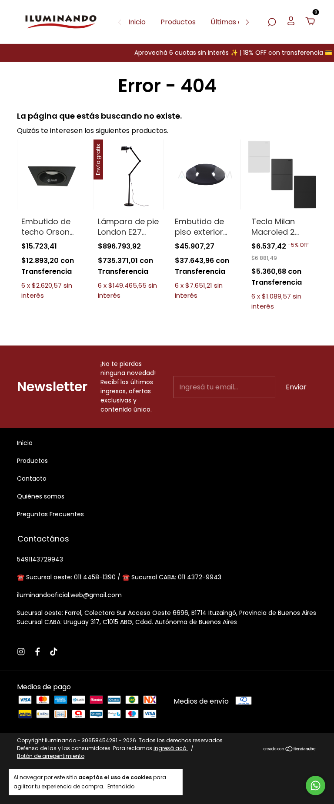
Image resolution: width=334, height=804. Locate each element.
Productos (178, 22)
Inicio (137, 22)
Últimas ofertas (236, 22)
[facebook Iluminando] (37, 651)
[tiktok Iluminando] (54, 651)
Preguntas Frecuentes (50, 514)
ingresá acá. (171, 748)
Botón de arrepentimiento (50, 756)
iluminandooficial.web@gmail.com (69, 595)
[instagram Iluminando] (21, 651)
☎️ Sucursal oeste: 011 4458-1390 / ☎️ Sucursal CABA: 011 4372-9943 (119, 577)
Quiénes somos (40, 496)
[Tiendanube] (290, 749)
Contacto (32, 478)
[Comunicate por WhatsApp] (315, 785)
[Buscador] (271, 22)
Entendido (120, 786)
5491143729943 (40, 559)
